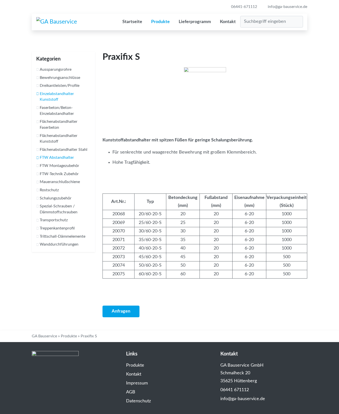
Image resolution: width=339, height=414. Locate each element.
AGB (130, 392)
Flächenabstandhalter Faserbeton (58, 124)
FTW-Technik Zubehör (59, 174)
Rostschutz (49, 190)
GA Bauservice (44, 336)
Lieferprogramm (195, 22)
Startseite (132, 22)
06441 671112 (234, 390)
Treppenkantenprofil (57, 228)
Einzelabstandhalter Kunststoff (57, 97)
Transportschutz (54, 220)
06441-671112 (243, 7)
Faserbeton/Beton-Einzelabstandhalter (57, 111)
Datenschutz (138, 401)
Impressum (137, 383)
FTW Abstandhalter (57, 157)
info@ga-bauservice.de (287, 7)
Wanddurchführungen (59, 244)
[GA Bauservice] (56, 22)
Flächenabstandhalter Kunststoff (58, 139)
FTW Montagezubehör (59, 166)
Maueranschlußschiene (60, 182)
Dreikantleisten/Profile (59, 86)
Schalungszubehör (55, 198)
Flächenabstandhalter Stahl (63, 150)
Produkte (160, 22)
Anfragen (121, 311)
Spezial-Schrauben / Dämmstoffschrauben (58, 209)
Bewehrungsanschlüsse (60, 78)
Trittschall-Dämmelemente (62, 236)
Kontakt (228, 22)
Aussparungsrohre (55, 69)
